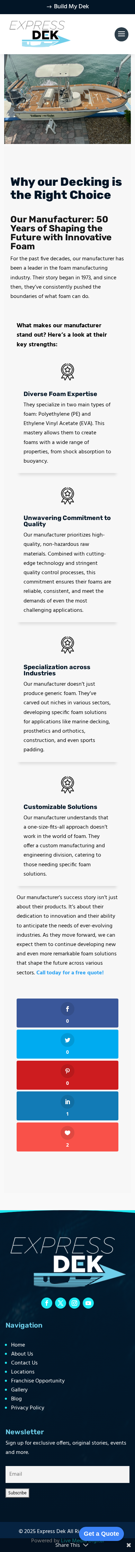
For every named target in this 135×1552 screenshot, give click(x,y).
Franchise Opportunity (38, 1381)
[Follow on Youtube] (88, 1303)
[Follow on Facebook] (46, 1303)
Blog (16, 1399)
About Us (22, 1354)
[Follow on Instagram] (74, 1303)
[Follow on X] (60, 1303)
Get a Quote (101, 1533)
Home (18, 1345)
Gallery (19, 1390)
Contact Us (24, 1363)
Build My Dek (71, 7)
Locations (23, 1372)
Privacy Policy (27, 1408)
